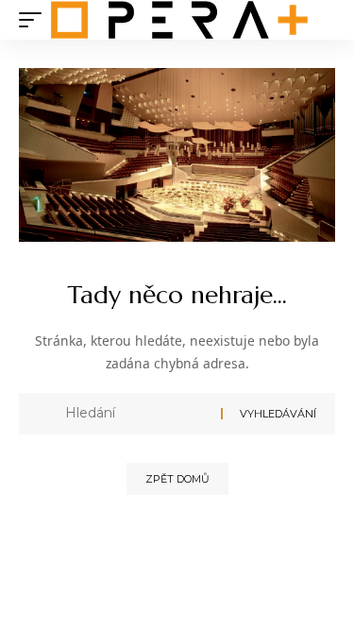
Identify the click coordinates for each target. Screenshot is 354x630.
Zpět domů (177, 478)
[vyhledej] (136, 413)
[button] (35, 20)
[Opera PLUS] (179, 20)
